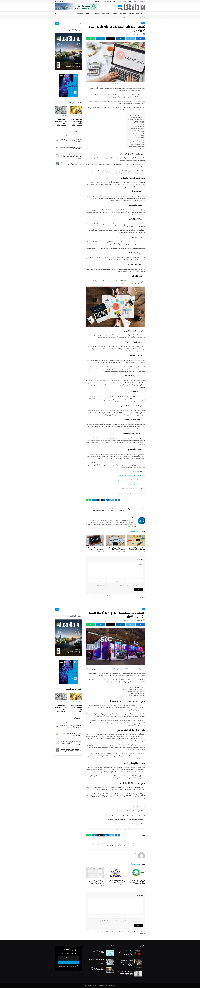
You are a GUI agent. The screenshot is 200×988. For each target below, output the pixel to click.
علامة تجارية (121, 494)
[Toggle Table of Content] (142, 115)
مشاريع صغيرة (106, 13)
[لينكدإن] (120, 38)
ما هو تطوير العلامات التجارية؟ (135, 117)
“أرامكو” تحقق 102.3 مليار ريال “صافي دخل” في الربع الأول (130, 810)
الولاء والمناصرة (138, 126)
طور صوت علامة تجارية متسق (135, 143)
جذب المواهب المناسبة (136, 128)
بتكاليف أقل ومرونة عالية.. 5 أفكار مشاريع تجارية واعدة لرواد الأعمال (126, 963)
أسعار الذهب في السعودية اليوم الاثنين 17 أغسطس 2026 (76, 122)
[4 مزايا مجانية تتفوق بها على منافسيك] (110, 953)
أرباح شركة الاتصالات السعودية (138, 829)
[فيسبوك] (150, 92)
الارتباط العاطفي (138, 132)
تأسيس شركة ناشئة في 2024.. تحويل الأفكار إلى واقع (131, 479)
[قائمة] (144, 13)
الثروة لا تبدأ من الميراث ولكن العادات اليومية (125, 972)
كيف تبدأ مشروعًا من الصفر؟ (137, 484)
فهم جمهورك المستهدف (136, 135)
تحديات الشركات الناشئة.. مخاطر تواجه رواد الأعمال (132, 475)
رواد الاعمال (139, 620)
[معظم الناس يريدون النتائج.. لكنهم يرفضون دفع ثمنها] (110, 970)
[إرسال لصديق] (110, 38)
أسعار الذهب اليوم (78, 115)
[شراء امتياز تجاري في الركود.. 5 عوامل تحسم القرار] (115, 540)
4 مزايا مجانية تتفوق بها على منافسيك (96, 951)
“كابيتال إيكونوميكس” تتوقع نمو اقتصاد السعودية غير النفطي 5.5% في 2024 (102, 510)
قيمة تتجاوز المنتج (138, 125)
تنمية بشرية (80, 13)
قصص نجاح (123, 13)
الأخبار (144, 609)
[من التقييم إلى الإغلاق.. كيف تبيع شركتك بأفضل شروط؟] (136, 540)
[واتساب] (90, 38)
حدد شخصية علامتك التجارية (135, 139)
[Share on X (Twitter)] (130, 38)
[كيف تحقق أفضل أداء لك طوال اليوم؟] (110, 962)
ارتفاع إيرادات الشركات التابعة (135, 695)
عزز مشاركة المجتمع (137, 148)
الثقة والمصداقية (138, 121)
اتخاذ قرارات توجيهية (137, 130)
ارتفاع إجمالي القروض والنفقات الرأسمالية (132, 689)
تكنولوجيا (114, 13)
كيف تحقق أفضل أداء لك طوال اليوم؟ (96, 960)
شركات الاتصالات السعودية (94, 829)
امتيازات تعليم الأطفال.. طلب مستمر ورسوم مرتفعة (95, 548)
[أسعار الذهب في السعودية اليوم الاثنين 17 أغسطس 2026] (76, 110)
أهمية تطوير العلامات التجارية (135, 119)
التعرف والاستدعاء (138, 123)
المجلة (129, 1)
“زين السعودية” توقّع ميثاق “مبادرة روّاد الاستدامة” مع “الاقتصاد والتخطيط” (126, 819)
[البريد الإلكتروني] (150, 104)
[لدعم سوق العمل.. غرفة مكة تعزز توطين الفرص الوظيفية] (115, 872)
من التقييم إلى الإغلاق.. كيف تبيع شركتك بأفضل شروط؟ (136, 548)
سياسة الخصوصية (98, 1)
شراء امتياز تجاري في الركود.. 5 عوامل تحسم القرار (116, 548)
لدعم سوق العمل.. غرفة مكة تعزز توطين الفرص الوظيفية (70, 148)
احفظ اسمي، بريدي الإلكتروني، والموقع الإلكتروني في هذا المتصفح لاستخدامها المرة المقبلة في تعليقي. (119, 585)
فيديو (114, 1)
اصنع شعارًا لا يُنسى (137, 141)
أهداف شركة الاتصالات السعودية (123, 829)
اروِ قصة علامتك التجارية (136, 144)
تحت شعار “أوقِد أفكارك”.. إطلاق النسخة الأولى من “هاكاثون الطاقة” (70, 140)
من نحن (124, 1)
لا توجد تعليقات (126, 34)
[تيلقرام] (100, 38)
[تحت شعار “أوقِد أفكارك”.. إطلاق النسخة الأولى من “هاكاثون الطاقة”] (136, 872)
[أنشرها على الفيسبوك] (140, 38)
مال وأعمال (89, 13)
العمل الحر (131, 13)
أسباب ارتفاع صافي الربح (136, 693)
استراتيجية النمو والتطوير (136, 134)
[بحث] (55, 13)
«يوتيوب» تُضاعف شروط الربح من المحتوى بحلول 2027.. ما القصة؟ (126, 953)
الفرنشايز (96, 13)
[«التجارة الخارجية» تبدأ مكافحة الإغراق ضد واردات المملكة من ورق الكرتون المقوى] (95, 872)
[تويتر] (150, 96)
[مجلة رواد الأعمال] (131, 7)
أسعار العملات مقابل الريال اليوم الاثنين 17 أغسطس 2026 (61, 122)
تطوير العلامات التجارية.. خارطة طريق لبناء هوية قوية (101, 845)
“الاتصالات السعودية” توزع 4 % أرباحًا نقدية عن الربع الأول (130, 510)
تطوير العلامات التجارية (131, 494)
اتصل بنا (119, 1)
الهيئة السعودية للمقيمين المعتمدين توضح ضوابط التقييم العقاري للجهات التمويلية (124, 815)
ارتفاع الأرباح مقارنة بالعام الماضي (134, 691)
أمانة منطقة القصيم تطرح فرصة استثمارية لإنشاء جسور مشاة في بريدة (129, 845)
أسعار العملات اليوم (63, 115)
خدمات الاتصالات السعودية (108, 829)
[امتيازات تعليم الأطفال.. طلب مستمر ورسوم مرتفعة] (95, 540)
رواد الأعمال (139, 13)
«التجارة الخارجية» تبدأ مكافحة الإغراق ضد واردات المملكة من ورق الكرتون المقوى (71, 156)
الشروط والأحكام (107, 1)
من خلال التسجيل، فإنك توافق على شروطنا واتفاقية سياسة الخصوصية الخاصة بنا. (67, 967)
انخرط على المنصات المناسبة (135, 146)
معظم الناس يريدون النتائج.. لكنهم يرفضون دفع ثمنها (96, 968)
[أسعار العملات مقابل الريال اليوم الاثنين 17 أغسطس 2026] (61, 110)
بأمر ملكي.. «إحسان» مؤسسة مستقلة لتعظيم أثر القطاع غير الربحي (71, 164)
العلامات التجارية (141, 494)
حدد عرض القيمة (138, 137)
